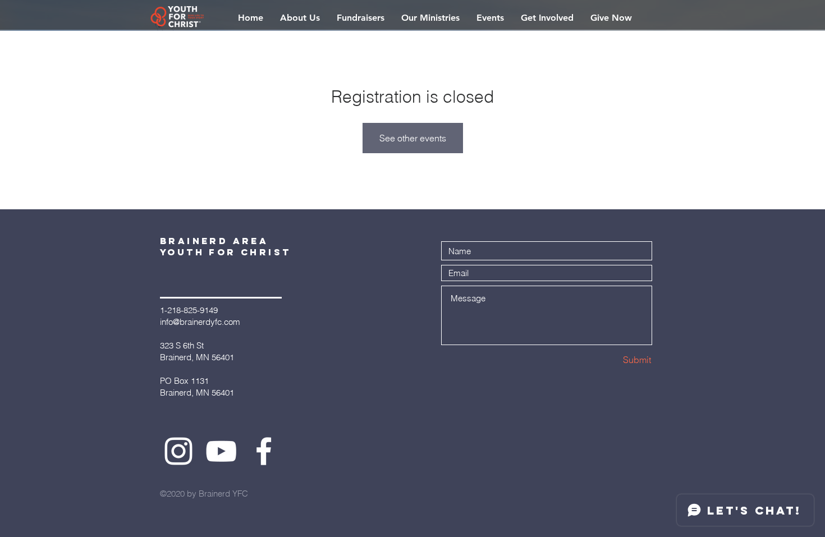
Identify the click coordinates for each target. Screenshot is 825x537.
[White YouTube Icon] (221, 451)
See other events (412, 138)
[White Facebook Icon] (263, 451)
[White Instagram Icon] (178, 451)
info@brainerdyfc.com (200, 321)
